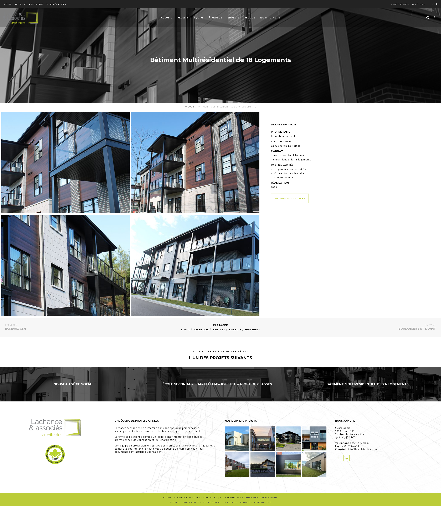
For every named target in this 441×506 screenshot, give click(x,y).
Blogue (245, 502)
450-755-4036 (401, 4)
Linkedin (235, 329)
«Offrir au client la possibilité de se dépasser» (35, 4)
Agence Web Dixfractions (260, 497)
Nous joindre (262, 502)
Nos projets (191, 502)
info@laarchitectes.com (362, 449)
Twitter (219, 329)
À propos (230, 502)
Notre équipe (212, 502)
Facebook (201, 329)
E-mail (185, 329)
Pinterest (252, 329)
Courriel (420, 4)
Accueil (175, 502)
